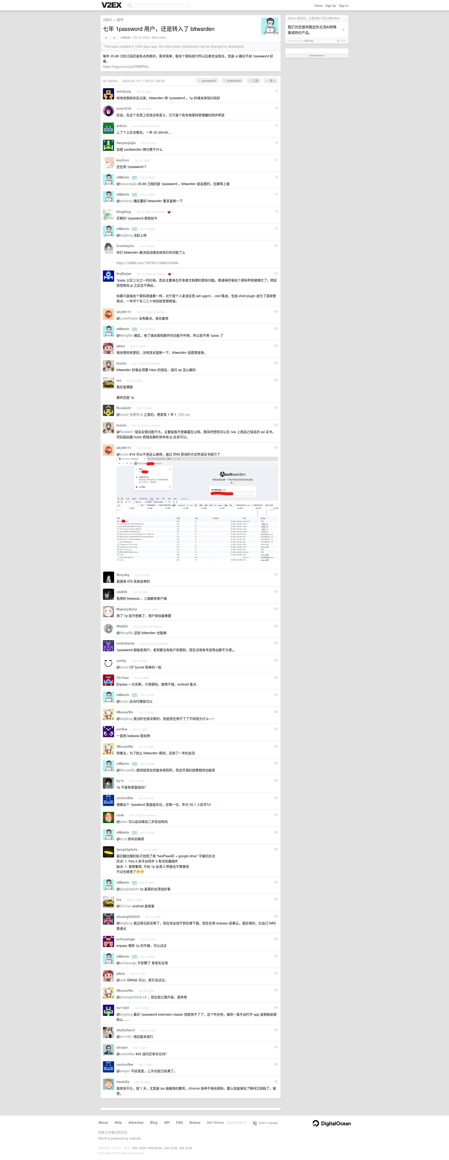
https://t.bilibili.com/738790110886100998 (147, 262)
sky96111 (123, 311)
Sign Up (330, 5)
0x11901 (123, 1007)
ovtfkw (121, 729)
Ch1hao (122, 677)
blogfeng (123, 211)
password (208, 80)
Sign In (343, 5)
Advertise (136, 1122)
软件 (120, 19)
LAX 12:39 (170, 1148)
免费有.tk (136, 414)
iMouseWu (124, 712)
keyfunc (122, 160)
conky (121, 660)
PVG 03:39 (155, 1148)
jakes (120, 345)
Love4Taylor (129, 318)
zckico (121, 125)
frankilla (122, 1081)
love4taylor (125, 245)
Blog (154, 1122)
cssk (120, 815)
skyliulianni (125, 1030)
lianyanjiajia (126, 142)
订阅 (255, 80)
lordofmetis (125, 643)
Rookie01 (123, 407)
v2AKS (121, 591)
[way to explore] (112, 5)
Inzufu (121, 363)
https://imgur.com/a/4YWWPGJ (125, 66)
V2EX (107, 19)
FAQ (179, 1122)
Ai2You (309, 41)
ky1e (120, 780)
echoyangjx (125, 939)
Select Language (267, 1122)
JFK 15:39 (185, 1148)
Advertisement (317, 55)
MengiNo (126, 335)
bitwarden (233, 80)
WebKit (122, 626)
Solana (194, 1122)
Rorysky (123, 574)
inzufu (124, 414)
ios (118, 380)
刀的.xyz (183, 414)
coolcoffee (124, 797)
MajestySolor (126, 609)
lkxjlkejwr (123, 273)
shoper (122, 1047)
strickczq (123, 91)
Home (318, 5)
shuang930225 (128, 916)
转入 (272, 80)
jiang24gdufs (127, 849)
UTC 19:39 (139, 1148)
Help (118, 1122)
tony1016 (123, 108)
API (167, 1122)
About (103, 1122)
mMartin (126, 37)
